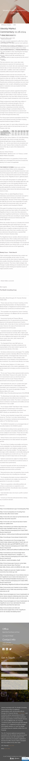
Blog (2, 53)
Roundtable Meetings (7, 49)
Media (3, 56)
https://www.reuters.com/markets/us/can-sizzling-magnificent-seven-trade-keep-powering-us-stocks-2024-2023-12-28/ (14, 589)
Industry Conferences (7, 42)
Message (9, 678)
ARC (14, 25)
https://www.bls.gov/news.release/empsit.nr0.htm (13, 537)
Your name (9, 661)
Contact (3, 60)
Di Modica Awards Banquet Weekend (12, 46)
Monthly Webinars (21, 49)
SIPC (24, 713)
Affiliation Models (6, 25)
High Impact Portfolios (7, 28)
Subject (8, 673)
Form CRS (11, 745)
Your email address (12, 667)
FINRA (20, 713)
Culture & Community (7, 32)
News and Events (6, 39)
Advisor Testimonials (7, 35)
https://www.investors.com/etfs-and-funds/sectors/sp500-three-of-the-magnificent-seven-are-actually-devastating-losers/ (13, 609)
